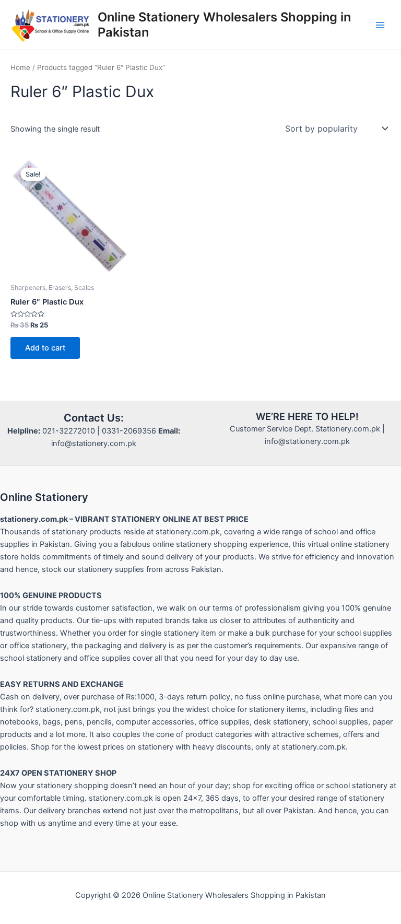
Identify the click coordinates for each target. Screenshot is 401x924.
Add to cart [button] (45, 348)
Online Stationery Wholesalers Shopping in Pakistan (224, 24)
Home (20, 67)
